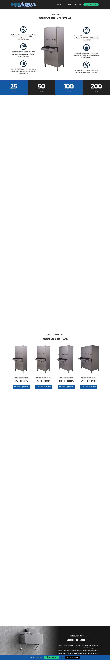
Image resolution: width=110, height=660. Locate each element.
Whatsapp (92, 5)
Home (59, 5)
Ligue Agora (74, 657)
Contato (78, 5)
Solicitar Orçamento (21, 387)
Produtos (68, 5)
